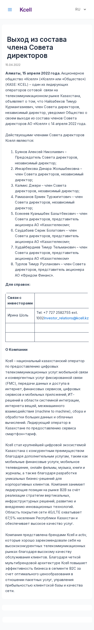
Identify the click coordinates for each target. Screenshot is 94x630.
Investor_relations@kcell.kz (66, 318)
